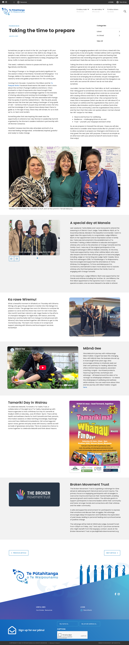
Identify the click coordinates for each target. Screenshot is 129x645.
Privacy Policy (54, 643)
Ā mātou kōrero (112, 9)
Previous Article (19, 553)
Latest (99, 31)
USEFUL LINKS (40, 607)
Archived (100, 35)
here (85, 387)
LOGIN (82, 607)
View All (100, 41)
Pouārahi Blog (14, 26)
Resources (23, 2)
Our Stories (40, 610)
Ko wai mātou (97, 9)
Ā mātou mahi (82, 9)
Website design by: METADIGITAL (109, 643)
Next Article (111, 553)
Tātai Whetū (123, 2)
